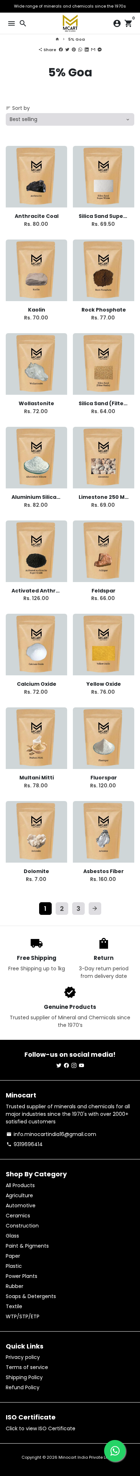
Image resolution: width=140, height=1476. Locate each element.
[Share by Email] (93, 50)
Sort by (18, 108)
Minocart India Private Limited (88, 1457)
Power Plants (21, 1276)
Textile (14, 1306)
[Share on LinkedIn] (87, 50)
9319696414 (24, 1144)
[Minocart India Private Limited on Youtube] (81, 1065)
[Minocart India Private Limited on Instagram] (73, 1065)
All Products (20, 1185)
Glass (12, 1235)
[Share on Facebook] (61, 50)
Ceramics (18, 1215)
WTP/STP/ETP (22, 1316)
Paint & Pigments (27, 1245)
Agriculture (19, 1195)
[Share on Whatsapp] (80, 50)
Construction (22, 1225)
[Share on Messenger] (100, 50)
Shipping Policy (24, 1377)
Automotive (21, 1205)
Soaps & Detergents (31, 1296)
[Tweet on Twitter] (67, 50)
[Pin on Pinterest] (74, 50)
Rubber (14, 1286)
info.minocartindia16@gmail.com (51, 1134)
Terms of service (27, 1367)
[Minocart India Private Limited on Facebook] (66, 1065)
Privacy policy (23, 1357)
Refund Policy (22, 1387)
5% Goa (76, 39)
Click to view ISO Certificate (40, 1428)
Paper (13, 1256)
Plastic (14, 1266)
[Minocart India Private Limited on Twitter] (58, 1065)
